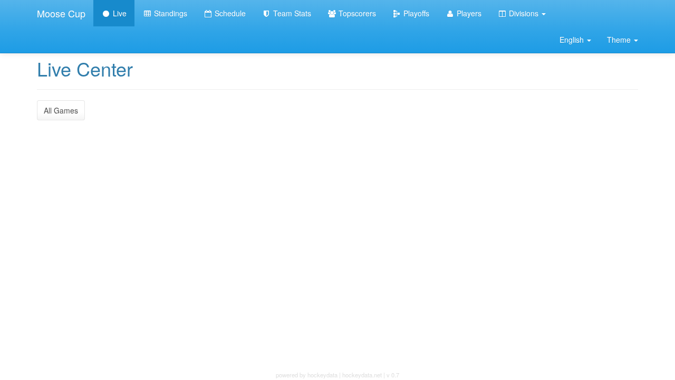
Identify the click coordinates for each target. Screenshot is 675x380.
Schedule (229, 13)
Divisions (524, 13)
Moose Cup (61, 13)
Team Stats (291, 13)
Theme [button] (620, 39)
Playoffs (415, 13)
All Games (61, 110)
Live (119, 13)
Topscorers (356, 13)
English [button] (573, 39)
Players (468, 13)
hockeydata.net (362, 374)
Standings (169, 13)
